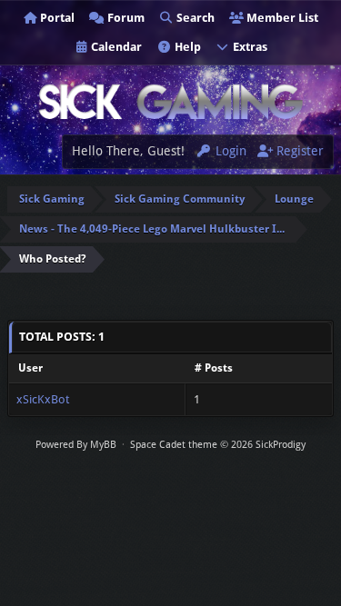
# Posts (214, 368)
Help (186, 47)
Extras (248, 47)
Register (298, 151)
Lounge (294, 199)
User (30, 368)
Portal (56, 18)
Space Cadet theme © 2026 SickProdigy (218, 445)
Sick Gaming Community (180, 199)
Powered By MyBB (75, 445)
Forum (125, 18)
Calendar (115, 47)
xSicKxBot (42, 399)
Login (229, 151)
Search (194, 18)
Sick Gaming (52, 199)
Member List (281, 18)
